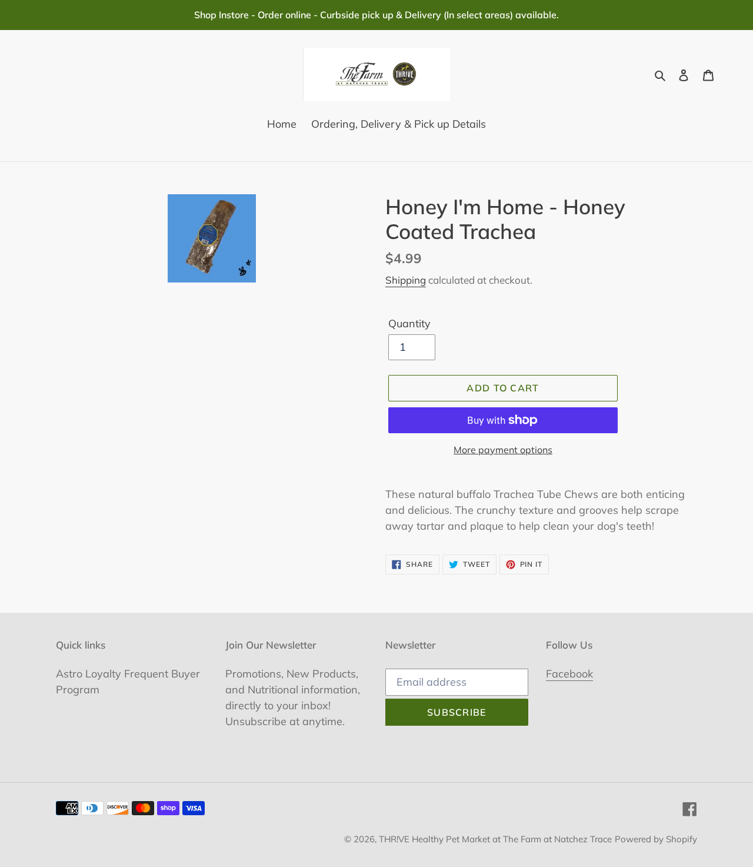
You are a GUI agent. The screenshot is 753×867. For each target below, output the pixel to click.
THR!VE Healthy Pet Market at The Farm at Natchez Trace (495, 839)
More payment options (503, 450)
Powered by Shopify (656, 839)
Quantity (409, 323)
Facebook (569, 673)
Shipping (405, 280)
